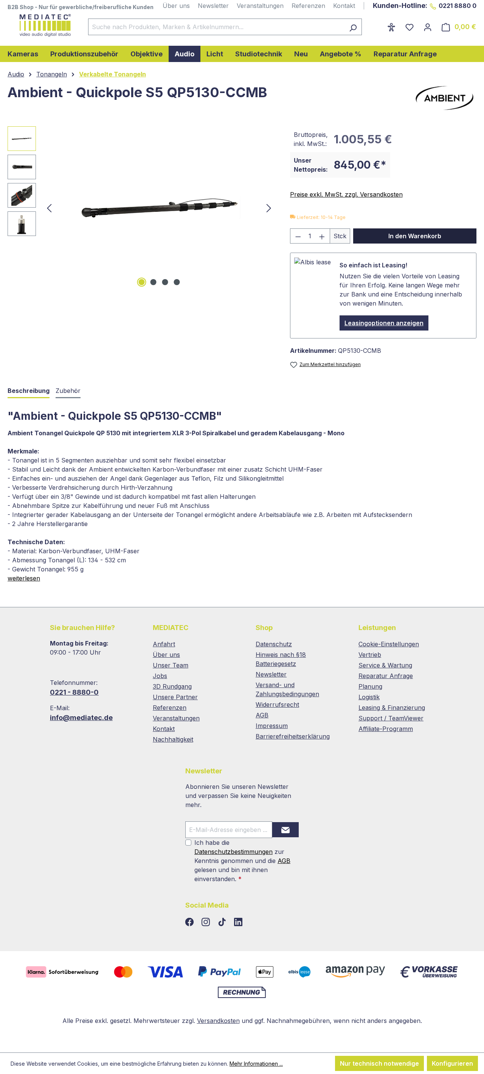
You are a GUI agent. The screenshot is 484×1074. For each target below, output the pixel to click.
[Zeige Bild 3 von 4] (165, 282)
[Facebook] (190, 922)
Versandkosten (218, 1020)
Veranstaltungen (260, 5)
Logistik (369, 697)
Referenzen (308, 5)
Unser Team (170, 665)
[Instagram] (207, 922)
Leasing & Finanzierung (391, 707)
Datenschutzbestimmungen (233, 851)
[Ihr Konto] (428, 26)
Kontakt (344, 5)
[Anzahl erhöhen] (322, 236)
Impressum (272, 725)
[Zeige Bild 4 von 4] (177, 282)
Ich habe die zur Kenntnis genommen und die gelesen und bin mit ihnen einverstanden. (242, 861)
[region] (141, 207)
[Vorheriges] (49, 208)
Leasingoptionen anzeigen (384, 323)
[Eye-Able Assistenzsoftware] (391, 26)
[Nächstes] (269, 208)
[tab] (29, 391)
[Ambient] (444, 98)
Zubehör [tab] (68, 390)
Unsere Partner (175, 697)
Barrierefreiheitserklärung (293, 736)
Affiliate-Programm (385, 729)
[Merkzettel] (409, 26)
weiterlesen (24, 578)
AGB (262, 715)
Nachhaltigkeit (173, 739)
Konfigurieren (452, 1063)
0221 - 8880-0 (74, 692)
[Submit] (285, 829)
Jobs (160, 676)
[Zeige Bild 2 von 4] (153, 282)
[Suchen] (353, 27)
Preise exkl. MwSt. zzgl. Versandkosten (346, 194)
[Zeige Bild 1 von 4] (141, 282)
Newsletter (213, 5)
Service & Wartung (385, 665)
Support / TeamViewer (391, 718)
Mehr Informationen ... (256, 1063)
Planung (370, 686)
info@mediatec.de (81, 718)
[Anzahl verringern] (298, 236)
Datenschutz (274, 644)
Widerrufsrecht (277, 704)
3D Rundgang (172, 686)
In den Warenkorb (414, 236)
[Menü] (377, 24)
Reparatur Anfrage (385, 676)
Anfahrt (164, 644)
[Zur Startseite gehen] (40, 25)
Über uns (176, 5)
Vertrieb (369, 654)
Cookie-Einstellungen (388, 644)
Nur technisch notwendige (379, 1063)
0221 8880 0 (457, 5)
